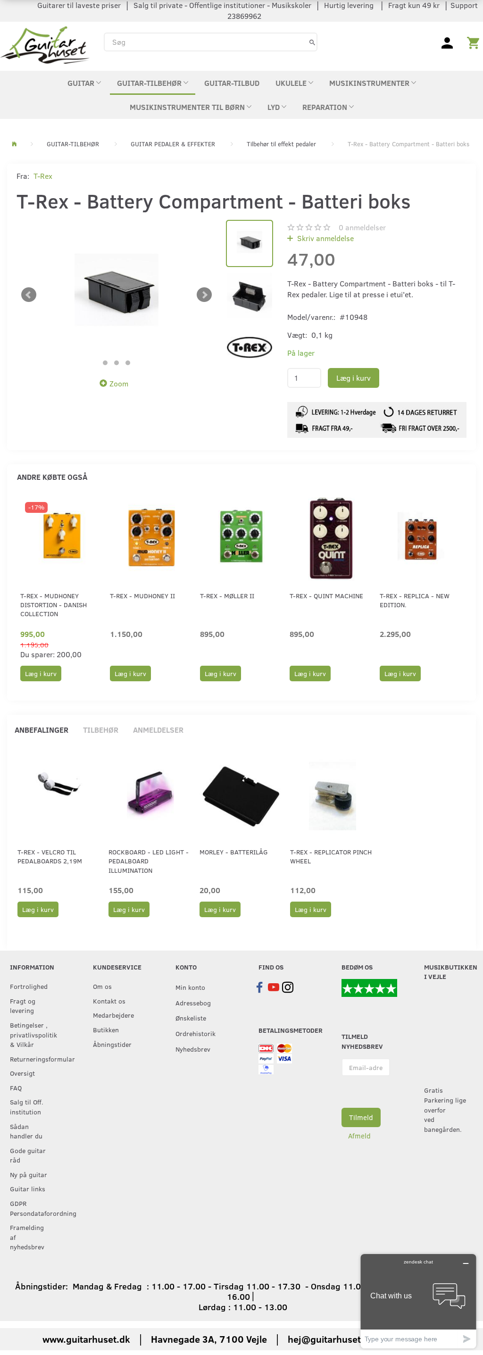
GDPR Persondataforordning (32, 1208)
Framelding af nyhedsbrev (27, 1236)
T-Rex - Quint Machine (326, 595)
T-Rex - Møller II (227, 595)
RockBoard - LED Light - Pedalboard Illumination (148, 861)
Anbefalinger (41, 730)
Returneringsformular (32, 1058)
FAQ (16, 1087)
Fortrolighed (29, 986)
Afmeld (359, 1135)
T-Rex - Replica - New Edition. (415, 600)
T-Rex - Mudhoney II (142, 595)
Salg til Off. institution (26, 1106)
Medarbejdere (113, 1015)
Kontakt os (109, 1000)
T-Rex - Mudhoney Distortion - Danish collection (53, 605)
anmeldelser (362, 227)
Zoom (118, 383)
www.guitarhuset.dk (86, 1338)
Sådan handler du (26, 1131)
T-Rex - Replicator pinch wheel (331, 856)
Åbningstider (112, 1044)
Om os (102, 986)
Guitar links (27, 1188)
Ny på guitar (28, 1174)
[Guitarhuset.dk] (45, 44)
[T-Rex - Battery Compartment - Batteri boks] (117, 295)
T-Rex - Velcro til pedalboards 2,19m (49, 856)
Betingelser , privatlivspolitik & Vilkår (32, 1034)
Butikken (106, 1029)
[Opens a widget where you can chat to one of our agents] (418, 1301)
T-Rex (42, 176)
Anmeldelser (158, 730)
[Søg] (312, 41)
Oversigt (22, 1073)
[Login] (447, 42)
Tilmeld (361, 1117)
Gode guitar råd (28, 1155)
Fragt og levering (22, 1005)
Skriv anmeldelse (324, 238)
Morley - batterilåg (234, 851)
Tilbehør (100, 730)
